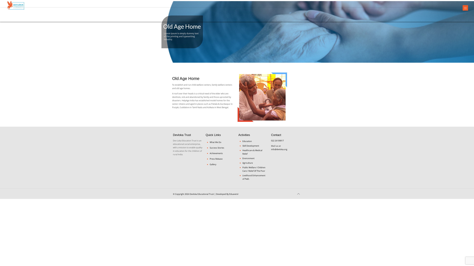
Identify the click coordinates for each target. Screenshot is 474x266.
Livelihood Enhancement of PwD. (253, 177)
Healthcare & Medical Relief (252, 152)
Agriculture (247, 163)
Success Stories (217, 147)
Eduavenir (234, 194)
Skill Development (250, 145)
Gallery (213, 164)
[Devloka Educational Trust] (15, 7)
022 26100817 (277, 140)
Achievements (216, 153)
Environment (248, 158)
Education (247, 141)
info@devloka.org (279, 149)
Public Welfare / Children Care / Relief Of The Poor (253, 169)
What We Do (215, 142)
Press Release (216, 159)
